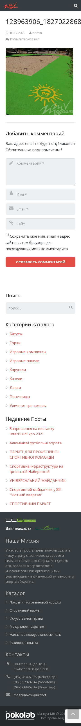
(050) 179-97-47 (25, 682)
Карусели (18, 369)
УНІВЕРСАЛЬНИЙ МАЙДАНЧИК (37, 480)
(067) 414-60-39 (25, 677)
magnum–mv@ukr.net (30, 695)
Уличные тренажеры (28, 405)
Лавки (15, 387)
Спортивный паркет (25, 610)
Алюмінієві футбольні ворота (36, 442)
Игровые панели (24, 360)
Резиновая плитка (24, 642)
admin (37, 33)
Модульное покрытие (27, 626)
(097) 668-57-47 (25, 687)
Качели (16, 378)
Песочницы (20, 396)
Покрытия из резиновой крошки (35, 602)
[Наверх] (73, 713)
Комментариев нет (25, 39)
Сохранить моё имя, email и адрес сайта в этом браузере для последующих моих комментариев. (38, 242)
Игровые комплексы (28, 351)
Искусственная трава (26, 618)
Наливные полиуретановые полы (35, 634)
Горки (15, 342)
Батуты (16, 333)
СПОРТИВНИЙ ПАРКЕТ (30, 503)
